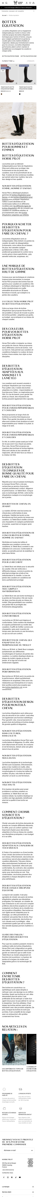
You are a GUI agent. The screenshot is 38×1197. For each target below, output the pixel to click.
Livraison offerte (24, 1093)
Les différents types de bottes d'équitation (12, 1070)
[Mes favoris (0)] (30, 3)
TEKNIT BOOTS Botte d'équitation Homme (25, 88)
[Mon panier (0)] (33, 3)
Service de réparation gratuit (25, 1113)
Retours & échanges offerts (9, 1113)
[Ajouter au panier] (16, 83)
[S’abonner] (32, 1150)
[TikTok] (16, 1177)
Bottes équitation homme (29, 56)
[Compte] (26, 3)
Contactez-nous (7, 1173)
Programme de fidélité (7, 1094)
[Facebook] (3, 1177)
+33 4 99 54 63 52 (8, 1170)
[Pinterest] (12, 1177)
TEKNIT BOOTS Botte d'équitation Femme (7, 88)
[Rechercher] (6, 3)
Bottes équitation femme (10, 56)
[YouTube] (20, 1177)
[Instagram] (8, 1177)
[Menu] (3, 3)
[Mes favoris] (16, 65)
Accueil (4, 15)
